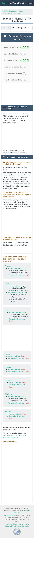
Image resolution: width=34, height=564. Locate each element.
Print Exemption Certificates (20, 526)
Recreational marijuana (16, 275)
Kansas (7, 354)
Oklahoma (8, 394)
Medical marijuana (14, 268)
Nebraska (8, 380)
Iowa (6, 310)
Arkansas (8, 266)
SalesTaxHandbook (9, 11)
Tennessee (8, 412)
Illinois (7, 284)
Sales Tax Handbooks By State (14, 524)
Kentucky (8, 367)
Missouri (20, 11)
